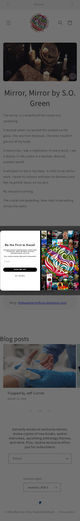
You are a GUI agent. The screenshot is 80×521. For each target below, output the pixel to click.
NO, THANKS (20, 275)
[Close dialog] (78, 233)
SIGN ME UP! (20, 269)
